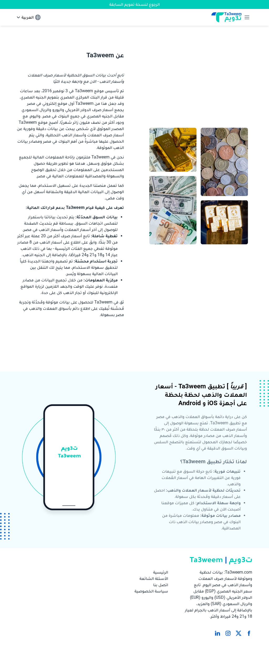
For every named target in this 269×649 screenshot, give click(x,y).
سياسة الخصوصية (151, 591)
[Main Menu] (246, 17)
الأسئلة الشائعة (153, 578)
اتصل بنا (160, 584)
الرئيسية (160, 572)
